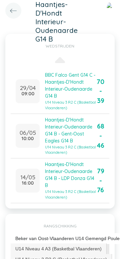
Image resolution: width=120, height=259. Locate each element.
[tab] (59, 248)
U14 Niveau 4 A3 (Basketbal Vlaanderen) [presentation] (58, 248)
